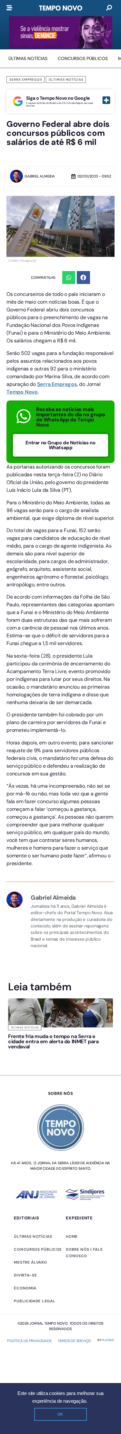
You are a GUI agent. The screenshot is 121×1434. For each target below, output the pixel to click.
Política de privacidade (29, 1340)
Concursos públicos (38, 1249)
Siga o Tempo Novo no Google (58, 98)
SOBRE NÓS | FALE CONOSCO (84, 1252)
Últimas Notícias (66, 79)
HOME (72, 1236)
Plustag (108, 1340)
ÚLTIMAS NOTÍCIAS (33, 1236)
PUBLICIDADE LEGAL (34, 1301)
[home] (60, 8)
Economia (25, 1288)
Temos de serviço (74, 1340)
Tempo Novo (22, 392)
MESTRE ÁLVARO (30, 1262)
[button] (69, 277)
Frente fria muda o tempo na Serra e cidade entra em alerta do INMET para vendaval (53, 1041)
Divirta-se (25, 1275)
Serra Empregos (25, 79)
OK (60, 1414)
